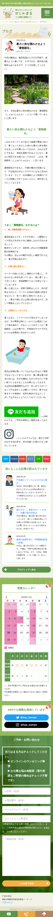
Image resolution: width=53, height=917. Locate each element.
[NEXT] (46, 597)
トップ (4, 22)
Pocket (46, 459)
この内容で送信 (26, 883)
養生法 (16, 22)
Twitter (5, 459)
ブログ (10, 22)
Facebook (14, 459)
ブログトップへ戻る (26, 569)
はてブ (30, 459)
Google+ (22, 459)
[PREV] (7, 597)
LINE (38, 459)
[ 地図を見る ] (7, 902)
